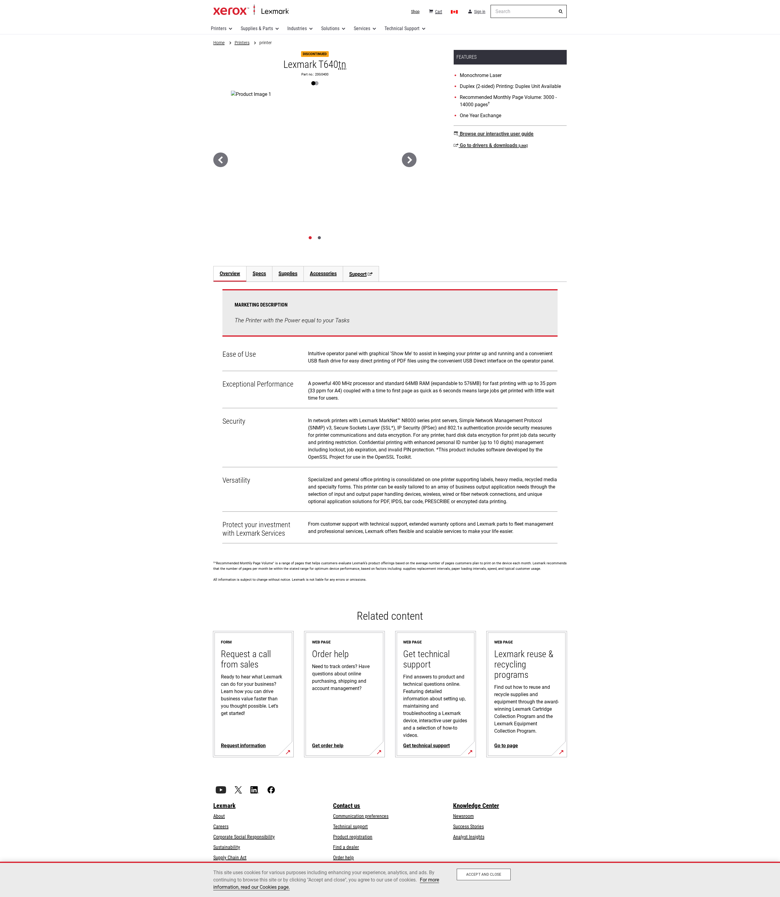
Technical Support (402, 28)
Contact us (346, 805)
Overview (230, 273)
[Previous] (220, 159)
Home (251, 10)
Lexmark (224, 805)
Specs (259, 273)
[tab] (310, 237)
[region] (390, 879)
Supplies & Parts (257, 28)
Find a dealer (346, 847)
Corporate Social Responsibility (244, 837)
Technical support (350, 826)
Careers (221, 826)
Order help (343, 857)
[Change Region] (454, 11)
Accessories (323, 273)
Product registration (352, 837)
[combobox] (529, 11)
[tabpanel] (390, 417)
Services (362, 28)
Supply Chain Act (229, 857)
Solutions (330, 28)
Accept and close (483, 874)
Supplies (287, 273)
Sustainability (226, 847)
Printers (218, 28)
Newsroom (463, 816)
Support (358, 274)
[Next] (409, 159)
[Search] (561, 11)
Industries (297, 28)
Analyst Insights (468, 837)
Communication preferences (360, 816)
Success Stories (468, 826)
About (219, 816)
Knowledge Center (476, 805)
